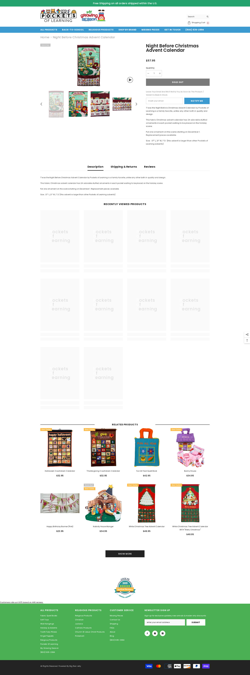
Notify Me (197, 100)
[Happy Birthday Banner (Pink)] (59, 503)
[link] (59, 266)
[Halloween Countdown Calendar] (59, 447)
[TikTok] (162, 633)
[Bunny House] (190, 447)
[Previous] (41, 104)
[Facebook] (147, 633)
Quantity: (150, 68)
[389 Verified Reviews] (125, 599)
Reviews (149, 166)
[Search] (198, 16)
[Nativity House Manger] (103, 503)
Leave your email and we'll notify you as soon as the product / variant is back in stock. (175, 93)
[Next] (136, 104)
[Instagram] (155, 633)
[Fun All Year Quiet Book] (146, 447)
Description (95, 166)
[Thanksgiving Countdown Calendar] (103, 447)
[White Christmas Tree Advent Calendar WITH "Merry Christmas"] (190, 503)
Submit (196, 622)
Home (44, 37)
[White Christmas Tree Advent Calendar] (146, 503)
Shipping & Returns (124, 166)
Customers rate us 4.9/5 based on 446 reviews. (21, 602)
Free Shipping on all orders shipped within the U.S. (125, 3)
